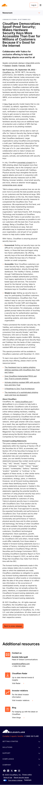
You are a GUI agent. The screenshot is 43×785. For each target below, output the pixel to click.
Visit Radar (16, 683)
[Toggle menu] (40, 5)
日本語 (28, 65)
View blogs (16, 717)
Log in (33, 5)
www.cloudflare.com (24, 402)
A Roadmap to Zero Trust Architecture (19, 389)
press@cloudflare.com (21, 664)
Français (21, 65)
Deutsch (7, 65)
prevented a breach (25, 162)
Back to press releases (13, 626)
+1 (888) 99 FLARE (31, 736)
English (14, 65)
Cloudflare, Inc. (9, 72)
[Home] (5, 5)
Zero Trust (8, 104)
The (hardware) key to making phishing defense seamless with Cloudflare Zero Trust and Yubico (22, 369)
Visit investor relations (20, 700)
